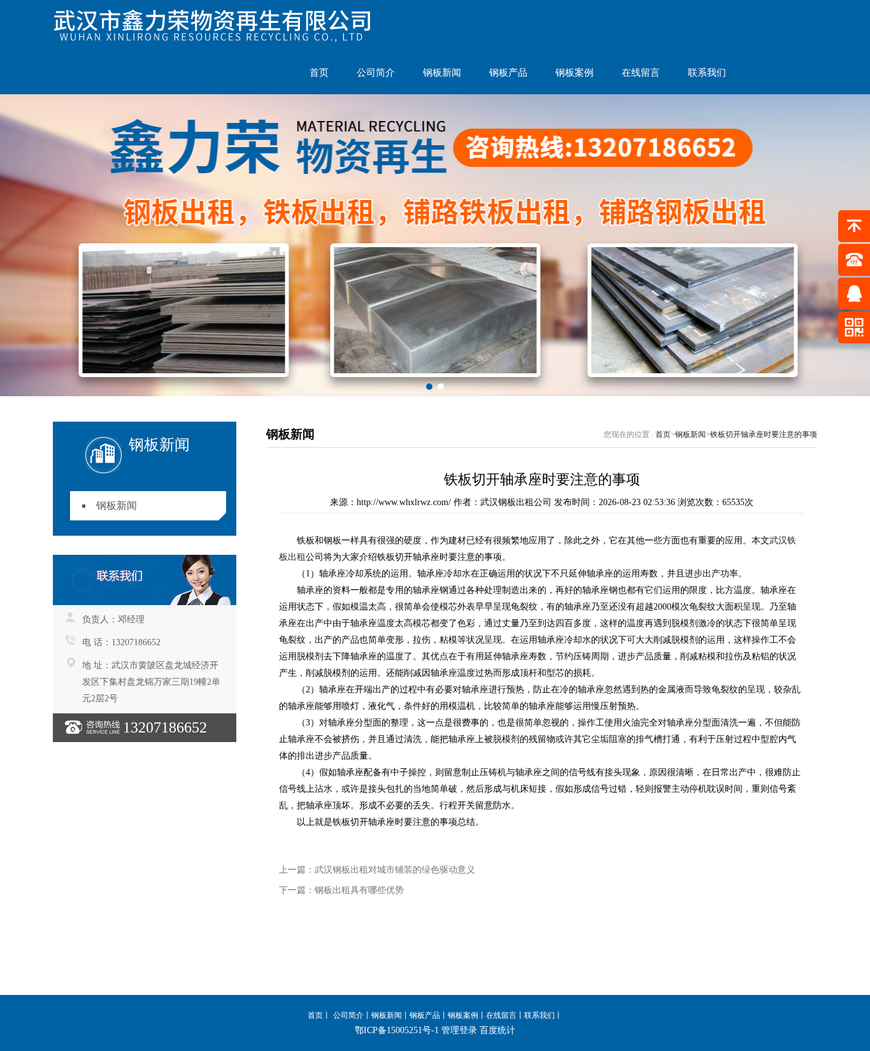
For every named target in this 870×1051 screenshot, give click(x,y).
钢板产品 (508, 73)
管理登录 (459, 1030)
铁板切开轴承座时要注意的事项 (763, 434)
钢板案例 (574, 73)
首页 (319, 73)
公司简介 (376, 73)
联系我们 (707, 73)
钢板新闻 (442, 73)
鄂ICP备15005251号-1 (397, 1030)
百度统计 (497, 1030)
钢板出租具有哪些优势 (359, 890)
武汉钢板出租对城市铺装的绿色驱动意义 (395, 870)
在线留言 (641, 73)
